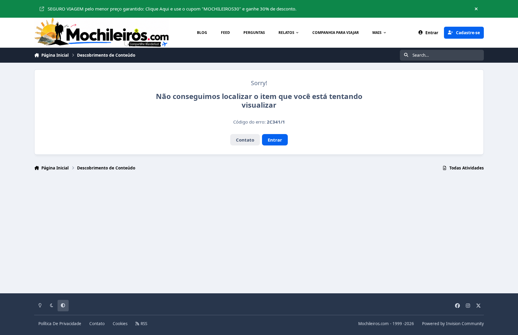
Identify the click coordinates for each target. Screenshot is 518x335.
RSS (143, 323)
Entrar (275, 140)
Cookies (120, 323)
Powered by (453, 323)
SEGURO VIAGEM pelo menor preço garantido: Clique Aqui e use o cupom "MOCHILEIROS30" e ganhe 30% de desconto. (172, 9)
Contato (245, 140)
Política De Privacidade (59, 323)
